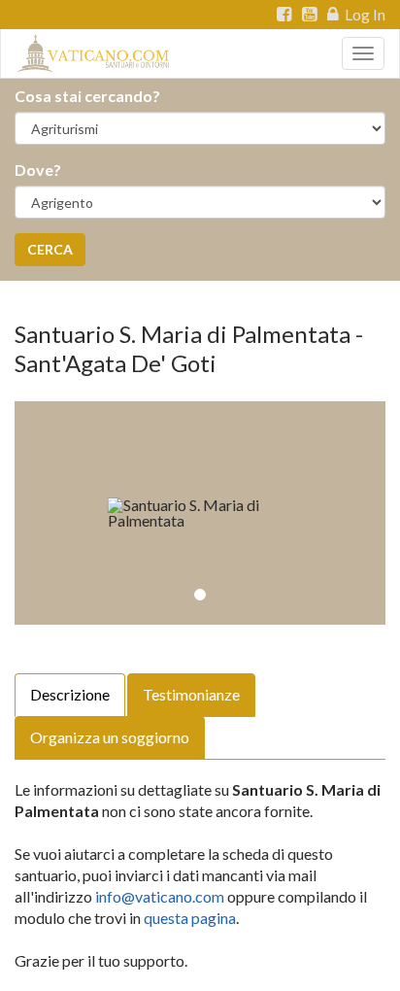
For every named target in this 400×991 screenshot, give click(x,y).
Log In (363, 14)
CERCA (50, 249)
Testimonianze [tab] (191, 694)
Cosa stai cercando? (87, 95)
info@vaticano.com (159, 896)
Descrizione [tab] (70, 694)
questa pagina (190, 917)
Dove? (38, 169)
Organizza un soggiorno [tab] (109, 737)
